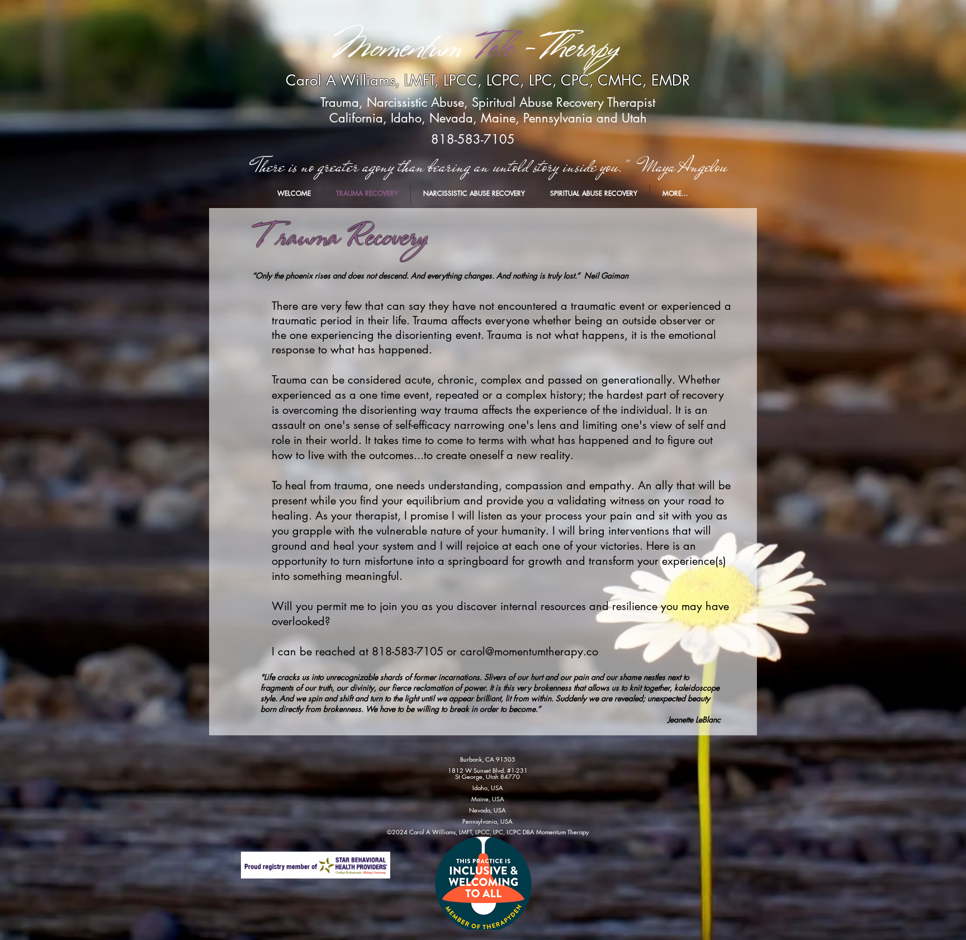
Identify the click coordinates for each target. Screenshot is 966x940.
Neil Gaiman (606, 275)
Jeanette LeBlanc (694, 719)
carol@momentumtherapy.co (529, 651)
